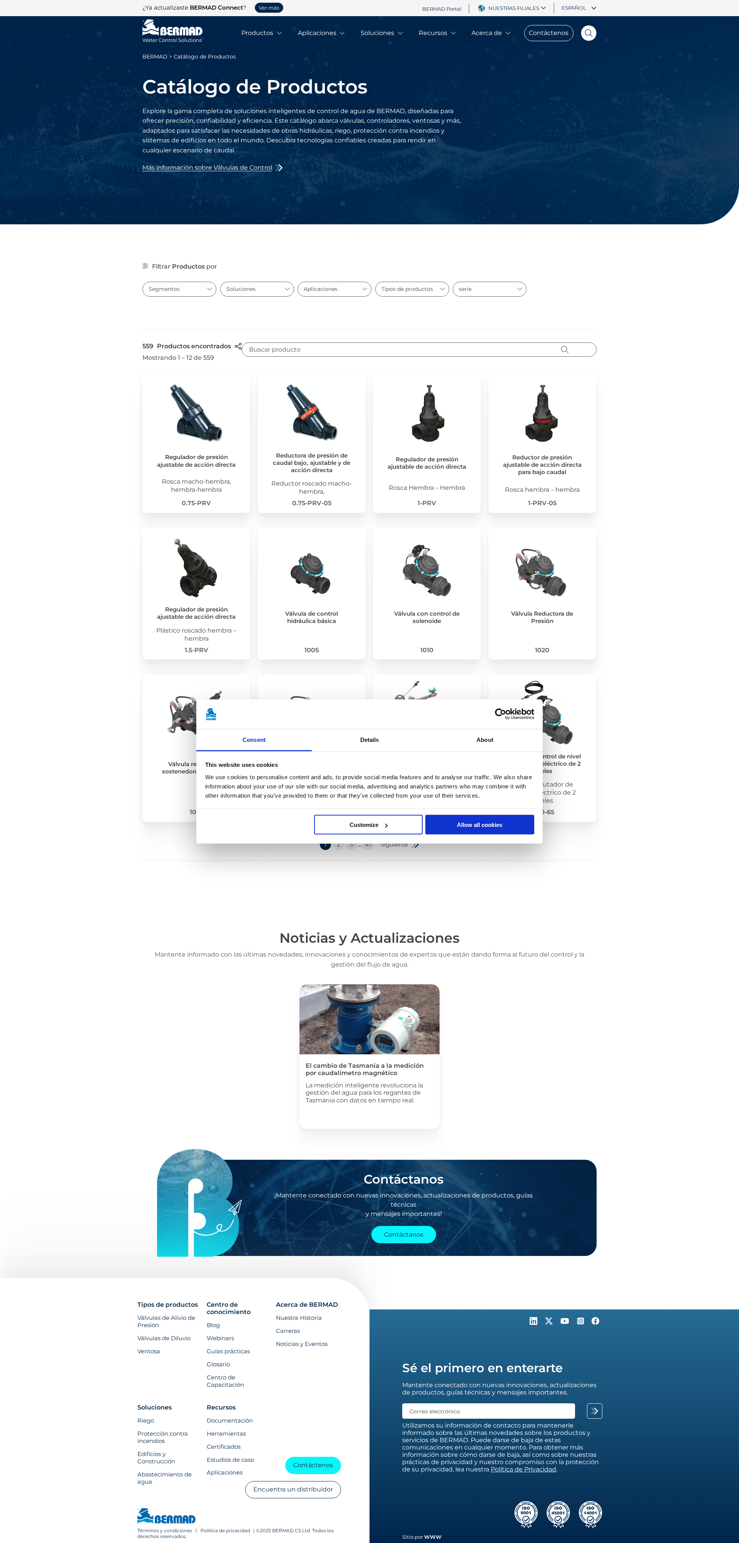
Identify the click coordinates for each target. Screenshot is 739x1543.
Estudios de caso (230, 1459)
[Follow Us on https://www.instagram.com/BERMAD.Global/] (581, 1322)
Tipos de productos (167, 1304)
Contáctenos (548, 33)
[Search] (585, 33)
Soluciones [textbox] (241, 289)
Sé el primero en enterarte (482, 1368)
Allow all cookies (479, 825)
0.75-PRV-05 (311, 503)
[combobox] (518, 8)
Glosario (218, 1364)
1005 (311, 650)
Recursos (433, 33)
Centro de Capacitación (225, 1381)
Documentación (230, 1420)
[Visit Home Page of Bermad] (166, 1516)
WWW (432, 1537)
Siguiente (394, 844)
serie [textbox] (465, 289)
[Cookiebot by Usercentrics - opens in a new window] (500, 714)
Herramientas (226, 1433)
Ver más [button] (269, 8)
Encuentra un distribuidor (293, 1489)
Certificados (224, 1446)
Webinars (220, 1338)
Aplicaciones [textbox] (321, 289)
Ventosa (148, 1351)
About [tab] (485, 739)
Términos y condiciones (165, 1530)
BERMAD (154, 56)
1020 (542, 650)
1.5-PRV (196, 650)
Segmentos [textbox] (164, 289)
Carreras (288, 1330)
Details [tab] (369, 739)
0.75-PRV (196, 503)
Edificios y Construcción (156, 1457)
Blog (213, 1325)
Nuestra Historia (299, 1317)
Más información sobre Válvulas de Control (207, 167)
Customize (363, 825)
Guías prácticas (228, 1351)
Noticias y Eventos (302, 1344)
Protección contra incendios (162, 1437)
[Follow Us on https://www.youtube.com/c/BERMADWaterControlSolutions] (565, 1322)
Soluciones (377, 33)
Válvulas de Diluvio (164, 1338)
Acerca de (486, 33)
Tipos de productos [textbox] (407, 289)
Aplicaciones (317, 33)
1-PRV (427, 503)
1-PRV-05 (542, 503)
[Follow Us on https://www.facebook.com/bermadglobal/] (595, 1322)
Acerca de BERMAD (307, 1304)
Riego (145, 1420)
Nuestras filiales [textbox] (513, 8)
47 (368, 844)
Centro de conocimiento (229, 1308)
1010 (426, 650)
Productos (257, 33)
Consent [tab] (254, 739)
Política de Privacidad (523, 1469)
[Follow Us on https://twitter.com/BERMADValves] (549, 1322)
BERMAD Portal (441, 8)
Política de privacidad (225, 1530)
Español (574, 8)
